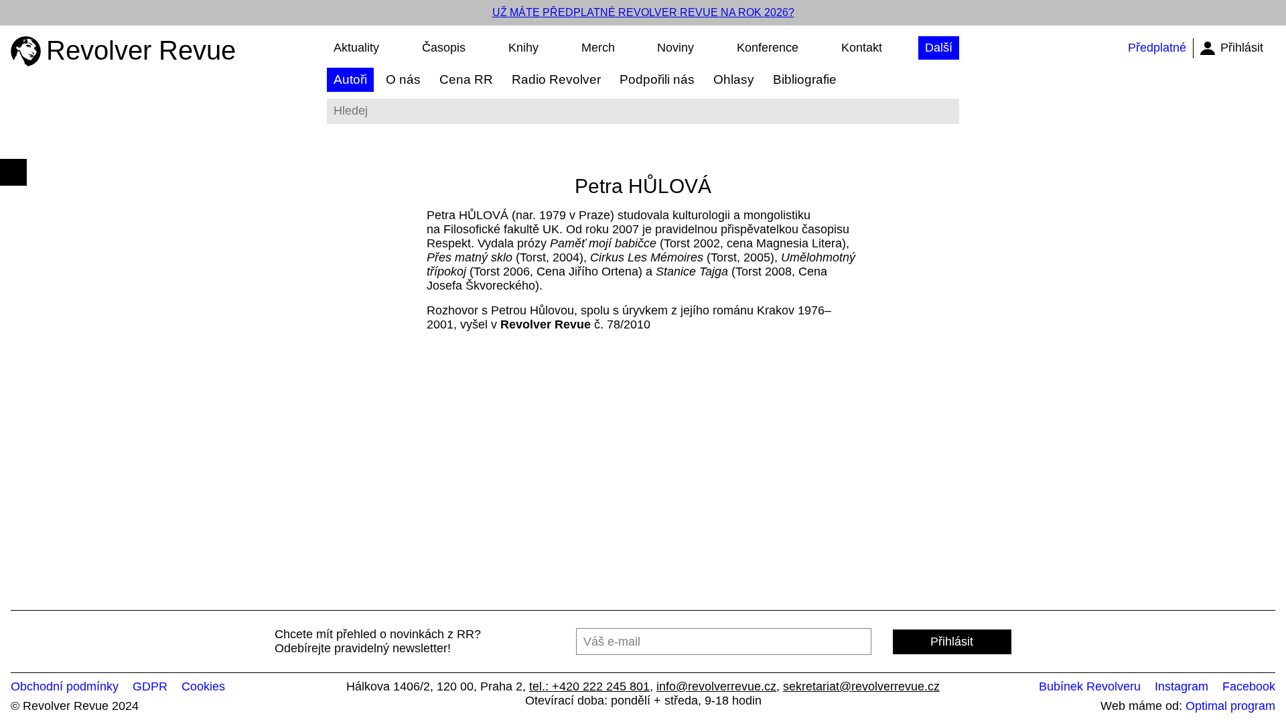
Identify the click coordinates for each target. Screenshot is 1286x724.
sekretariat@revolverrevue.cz (861, 686)
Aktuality (356, 47)
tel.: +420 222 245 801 (589, 686)
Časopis (444, 47)
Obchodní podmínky (65, 686)
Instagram (1181, 686)
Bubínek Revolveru (1090, 686)
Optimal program (1230, 706)
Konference (767, 47)
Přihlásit (1241, 47)
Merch (598, 47)
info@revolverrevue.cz (716, 686)
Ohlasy (733, 79)
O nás (403, 79)
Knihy (523, 47)
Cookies (203, 686)
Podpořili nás (657, 79)
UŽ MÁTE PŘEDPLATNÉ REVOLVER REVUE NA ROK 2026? (643, 12)
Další (938, 47)
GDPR (150, 686)
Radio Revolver (556, 79)
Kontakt (861, 47)
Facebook (1248, 686)
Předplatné (1157, 47)
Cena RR (466, 79)
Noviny (675, 47)
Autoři (350, 79)
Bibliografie (805, 79)
